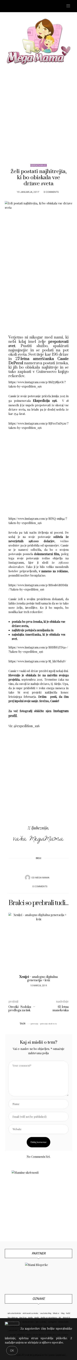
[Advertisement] (38, 110)
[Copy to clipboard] (52, 867)
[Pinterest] (32, 867)
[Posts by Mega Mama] (27, 877)
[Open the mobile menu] (68, 6)
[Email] (38, 867)
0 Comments (51, 192)
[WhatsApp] (45, 867)
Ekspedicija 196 (45, 400)
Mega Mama (42, 877)
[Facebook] (25, 867)
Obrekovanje (38, 165)
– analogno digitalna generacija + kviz (38, 978)
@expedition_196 (26, 726)
